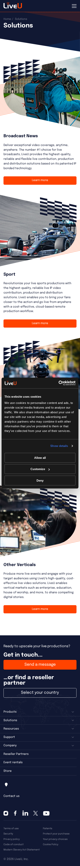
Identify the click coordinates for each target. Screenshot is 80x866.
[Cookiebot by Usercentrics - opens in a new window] (59, 383)
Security (8, 834)
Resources (11, 728)
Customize (37, 469)
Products (10, 711)
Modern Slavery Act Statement (21, 849)
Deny (40, 480)
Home (7, 19)
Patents (47, 828)
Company (10, 745)
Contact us (11, 796)
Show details (59, 446)
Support (9, 737)
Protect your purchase (56, 834)
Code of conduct (13, 844)
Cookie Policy (50, 844)
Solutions (10, 720)
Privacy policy (11, 839)
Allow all (40, 457)
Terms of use (11, 828)
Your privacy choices (55, 839)
